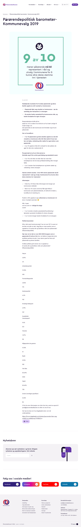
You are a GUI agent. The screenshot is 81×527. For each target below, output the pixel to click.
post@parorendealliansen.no (67, 502)
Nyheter (5, 14)
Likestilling (24, 502)
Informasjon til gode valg (27, 506)
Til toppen (73, 524)
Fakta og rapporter (46, 502)
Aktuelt (49, 4)
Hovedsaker (32, 4)
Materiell (43, 506)
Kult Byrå (22, 524)
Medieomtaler (45, 508)
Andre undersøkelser (46, 504)
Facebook (7, 484)
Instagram (27, 484)
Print (27, 421)
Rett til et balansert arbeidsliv (28, 510)
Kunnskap (40, 4)
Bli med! (75, 4)
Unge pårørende (26, 504)
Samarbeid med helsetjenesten (29, 512)
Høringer (43, 510)
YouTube (45, 484)
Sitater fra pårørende (46, 512)
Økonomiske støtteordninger (28, 508)
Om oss (56, 4)
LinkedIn (65, 484)
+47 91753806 (64, 504)
